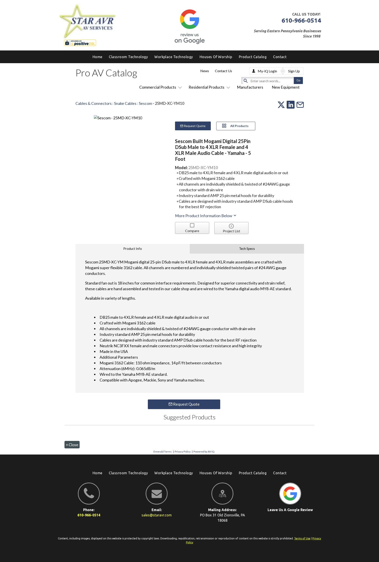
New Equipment (286, 87)
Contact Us (223, 71)
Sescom (145, 103)
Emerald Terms (163, 451)
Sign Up (294, 71)
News (204, 71)
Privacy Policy (183, 451)
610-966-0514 (301, 20)
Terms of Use (302, 538)
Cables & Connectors (93, 103)
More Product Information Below (204, 215)
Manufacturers (250, 87)
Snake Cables (125, 103)
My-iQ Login (267, 71)
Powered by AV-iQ (204, 451)
